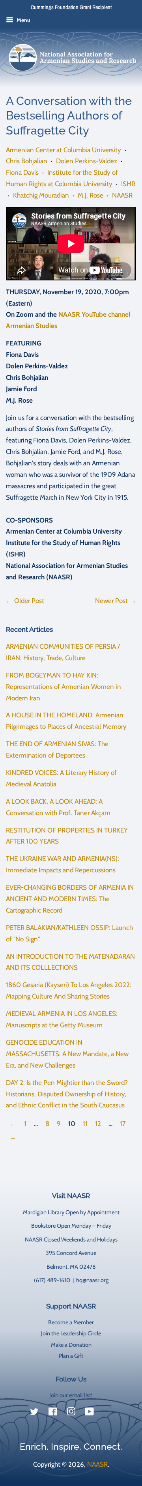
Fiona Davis (22, 172)
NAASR (122, 195)
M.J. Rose (90, 195)
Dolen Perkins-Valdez (86, 161)
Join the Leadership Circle (71, 1333)
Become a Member (71, 1322)
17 (123, 1124)
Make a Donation (71, 1344)
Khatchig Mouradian (41, 195)
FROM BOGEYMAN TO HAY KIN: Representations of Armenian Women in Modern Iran (63, 686)
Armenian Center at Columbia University (63, 150)
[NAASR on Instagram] (71, 1413)
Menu (22, 20)
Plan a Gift (71, 1355)
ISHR (128, 184)
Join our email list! (71, 1395)
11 (85, 1124)
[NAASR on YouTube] (89, 1413)
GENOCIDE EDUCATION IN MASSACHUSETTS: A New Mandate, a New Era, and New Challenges (67, 1053)
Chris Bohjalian (26, 161)
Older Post (29, 601)
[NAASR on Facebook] (52, 1413)
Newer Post (111, 601)
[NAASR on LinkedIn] (107, 1413)
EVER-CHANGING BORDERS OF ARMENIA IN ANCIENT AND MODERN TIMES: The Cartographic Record (70, 898)
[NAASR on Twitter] (34, 1413)
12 (98, 1124)
